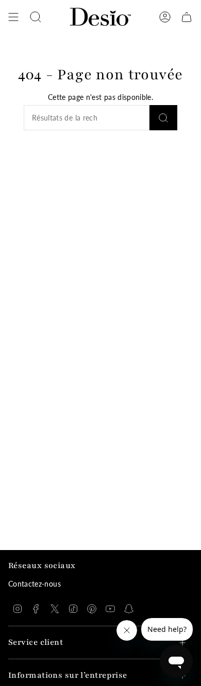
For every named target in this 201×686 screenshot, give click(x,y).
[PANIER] (186, 17)
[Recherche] (163, 117)
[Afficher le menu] (13, 17)
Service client (35, 642)
